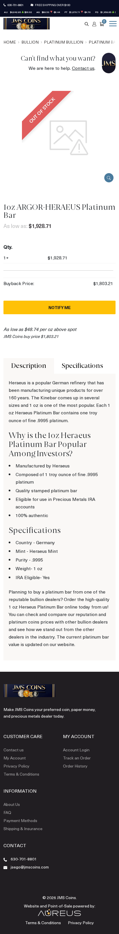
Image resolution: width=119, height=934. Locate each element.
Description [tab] (28, 366)
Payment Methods (20, 820)
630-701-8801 (16, 5)
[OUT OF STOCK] (69, 137)
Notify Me (60, 307)
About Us (11, 804)
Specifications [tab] (82, 366)
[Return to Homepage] (26, 23)
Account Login (76, 750)
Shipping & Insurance (22, 828)
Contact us (83, 68)
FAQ (7, 812)
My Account (14, 758)
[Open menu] (112, 23)
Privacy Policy (16, 766)
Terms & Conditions (21, 774)
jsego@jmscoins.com (30, 867)
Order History (75, 766)
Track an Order (77, 758)
